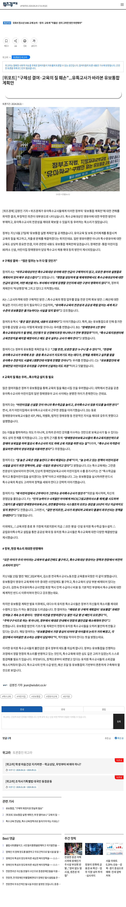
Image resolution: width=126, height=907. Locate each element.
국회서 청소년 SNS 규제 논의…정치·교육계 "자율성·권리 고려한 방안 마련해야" (43, 23)
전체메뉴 (122, 4)
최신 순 (120, 738)
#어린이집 (21, 696)
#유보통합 (36, 696)
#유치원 (66, 696)
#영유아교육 (51, 696)
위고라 (5, 57)
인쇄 (25, 40)
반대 (63, 709)
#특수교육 (6, 696)
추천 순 (108, 738)
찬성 (22, 709)
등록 (119, 721)
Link (15, 40)
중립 (104, 709)
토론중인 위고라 (20, 57)
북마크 (6, 40)
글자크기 (34, 40)
